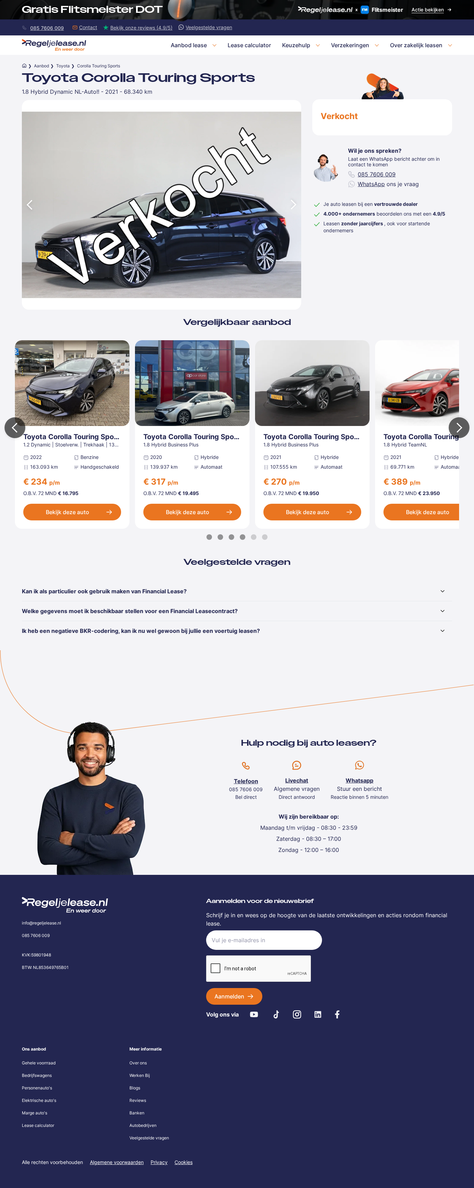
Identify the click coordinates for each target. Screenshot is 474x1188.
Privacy (159, 1162)
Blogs (134, 1088)
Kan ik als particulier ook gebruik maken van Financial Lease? (104, 591)
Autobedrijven (142, 1125)
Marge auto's (34, 1113)
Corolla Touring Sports (98, 66)
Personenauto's (37, 1088)
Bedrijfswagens (37, 1075)
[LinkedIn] (318, 1014)
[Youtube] (254, 1014)
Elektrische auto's (39, 1100)
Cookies (184, 1162)
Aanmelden (229, 996)
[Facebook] (337, 1014)
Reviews (137, 1100)
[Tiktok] (276, 1014)
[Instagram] (297, 1014)
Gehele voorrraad (39, 1063)
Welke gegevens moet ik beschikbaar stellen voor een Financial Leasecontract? (130, 611)
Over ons (138, 1063)
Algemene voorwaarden (117, 1162)
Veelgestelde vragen (149, 1138)
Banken (136, 1113)
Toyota (63, 66)
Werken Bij (139, 1075)
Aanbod (41, 66)
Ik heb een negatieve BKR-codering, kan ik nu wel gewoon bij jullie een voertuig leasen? (141, 631)
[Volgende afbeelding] (294, 204)
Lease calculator (38, 1125)
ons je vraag (388, 184)
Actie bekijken (428, 9)
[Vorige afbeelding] (29, 204)
